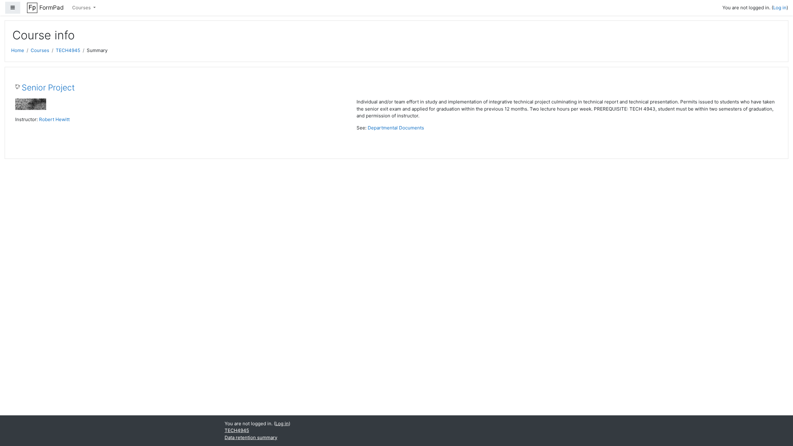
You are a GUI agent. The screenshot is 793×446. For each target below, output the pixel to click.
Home (17, 50)
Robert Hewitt (54, 119)
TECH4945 (68, 50)
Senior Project (48, 87)
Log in (779, 8)
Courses (82, 8)
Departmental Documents (396, 128)
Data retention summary (251, 437)
